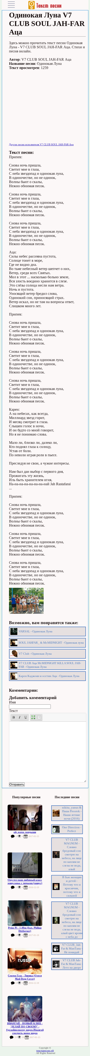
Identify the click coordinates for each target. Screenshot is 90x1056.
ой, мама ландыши (25, 832)
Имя (12, 702)
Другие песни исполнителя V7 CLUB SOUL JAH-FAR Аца (41, 144)
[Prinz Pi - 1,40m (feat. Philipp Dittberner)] (25, 913)
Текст (13, 711)
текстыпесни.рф (45, 1050)
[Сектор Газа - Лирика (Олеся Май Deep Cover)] (25, 961)
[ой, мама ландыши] (25, 817)
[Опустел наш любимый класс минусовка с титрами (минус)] (25, 865)
